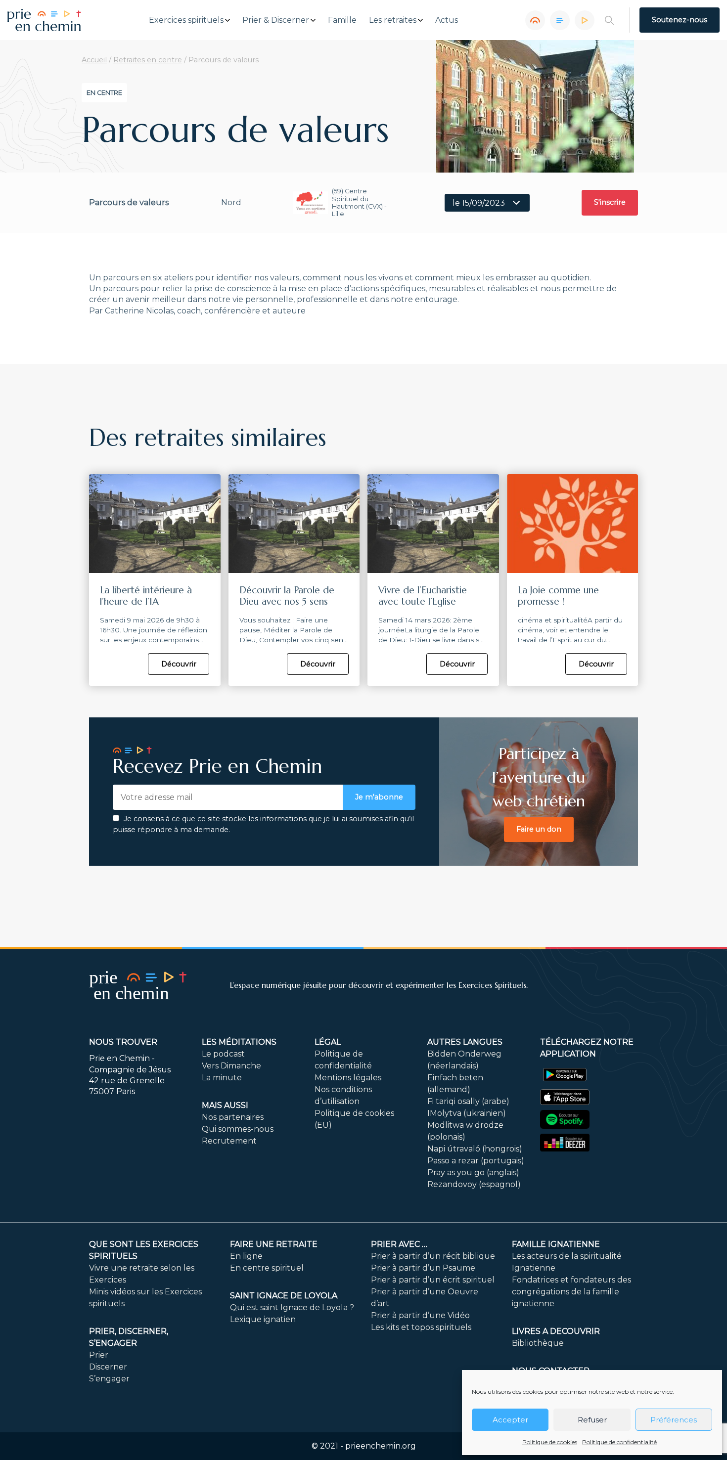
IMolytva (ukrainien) (466, 1113)
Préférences (673, 1419)
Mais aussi (225, 1105)
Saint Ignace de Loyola (283, 1295)
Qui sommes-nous (237, 1129)
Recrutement (229, 1141)
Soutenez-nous (679, 19)
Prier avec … (399, 1244)
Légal (328, 1042)
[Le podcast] (535, 20)
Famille (342, 20)
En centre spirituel (267, 1268)
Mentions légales (348, 1077)
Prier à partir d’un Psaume (423, 1268)
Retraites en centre (147, 59)
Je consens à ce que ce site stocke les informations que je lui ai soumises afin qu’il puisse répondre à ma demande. (263, 824)
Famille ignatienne (556, 1244)
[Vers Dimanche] (560, 20)
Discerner (108, 1367)
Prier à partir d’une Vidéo (420, 1315)
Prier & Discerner (275, 20)
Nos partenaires (233, 1117)
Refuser (592, 1419)
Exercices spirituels (186, 20)
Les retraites (392, 20)
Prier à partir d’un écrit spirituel (433, 1279)
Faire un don (538, 829)
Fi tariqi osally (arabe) (468, 1101)
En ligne (246, 1256)
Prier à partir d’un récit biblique (433, 1256)
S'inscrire (610, 202)
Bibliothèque (538, 1343)
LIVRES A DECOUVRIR (556, 1331)
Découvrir (178, 664)
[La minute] (584, 20)
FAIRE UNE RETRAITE (274, 1244)
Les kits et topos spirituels (421, 1327)
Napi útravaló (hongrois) (474, 1148)
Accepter (510, 1419)
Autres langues (464, 1042)
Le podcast (223, 1054)
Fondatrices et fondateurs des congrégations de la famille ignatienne (571, 1291)
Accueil (94, 59)
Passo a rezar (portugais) (475, 1160)
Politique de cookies (549, 1442)
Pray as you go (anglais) (473, 1172)
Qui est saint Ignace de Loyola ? (292, 1307)
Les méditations (239, 1042)
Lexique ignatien (263, 1319)
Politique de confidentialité (619, 1442)
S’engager (109, 1378)
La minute (222, 1077)
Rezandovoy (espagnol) (474, 1184)
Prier (98, 1355)
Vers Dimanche (231, 1065)
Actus (446, 20)
